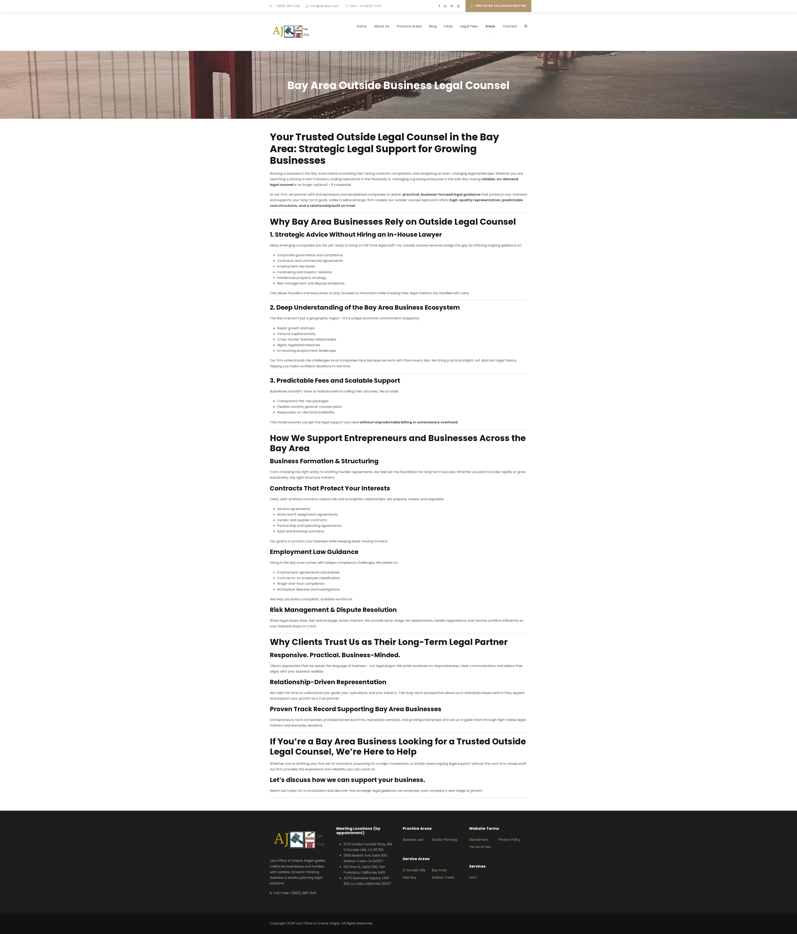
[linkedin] (445, 6)
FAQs (448, 26)
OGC (473, 877)
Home (362, 26)
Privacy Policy (509, 839)
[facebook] (439, 6)
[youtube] (458, 6)
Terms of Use (480, 847)
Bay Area (439, 870)
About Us (381, 26)
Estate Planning (444, 839)
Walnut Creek (443, 877)
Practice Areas (409, 26)
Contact (510, 26)
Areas (490, 26)
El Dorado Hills (414, 870)
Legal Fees (469, 26)
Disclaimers (478, 839)
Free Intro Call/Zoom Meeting (501, 5)
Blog (433, 26)
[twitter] (451, 6)
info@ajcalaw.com (325, 6)
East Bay (410, 877)
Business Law (413, 839)
